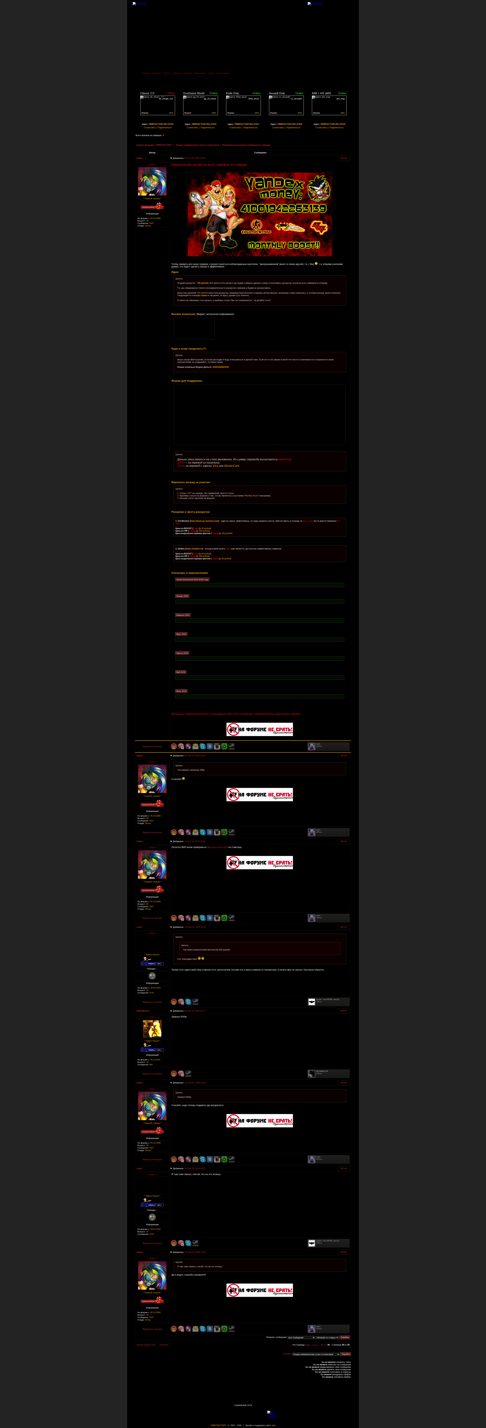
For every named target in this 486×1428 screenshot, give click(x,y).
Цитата (343, 158)
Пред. (308, 1345)
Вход (211, 73)
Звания (187, 73)
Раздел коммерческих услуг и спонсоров (197, 145)
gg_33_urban (210, 98)
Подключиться (165, 127)
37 (325, 1345)
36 (321, 1345)
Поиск (167, 73)
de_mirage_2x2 (166, 98)
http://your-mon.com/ (217, 847)
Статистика (149, 127)
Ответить (164, 1345)
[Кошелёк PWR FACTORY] (194, 328)
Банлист (157, 73)
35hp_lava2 (253, 98)
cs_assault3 (296, 98)
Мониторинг (200, 73)
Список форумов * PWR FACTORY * (154, 145)
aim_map (340, 98)
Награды (177, 73)
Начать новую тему (145, 1345)
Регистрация (223, 73)
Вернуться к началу (152, 746)
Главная (146, 73)
